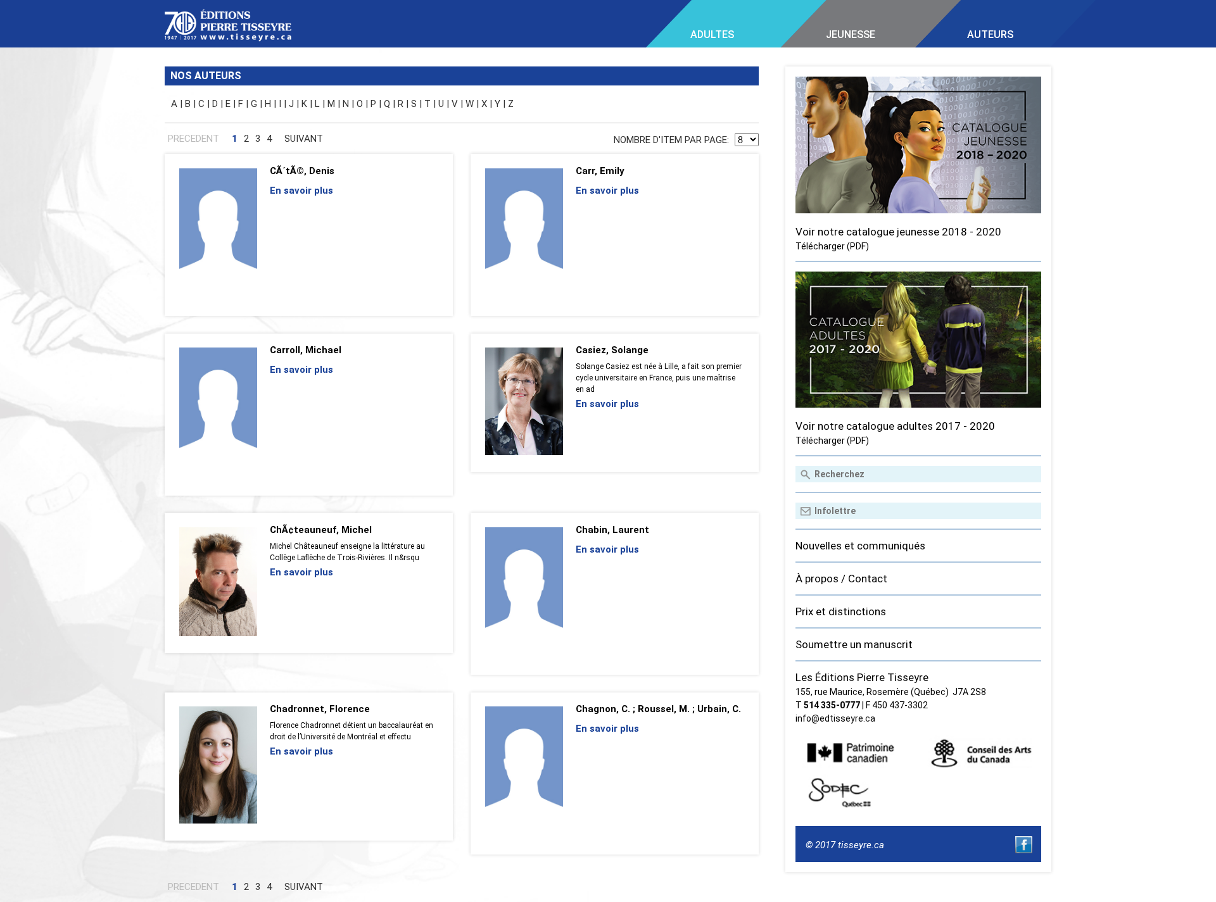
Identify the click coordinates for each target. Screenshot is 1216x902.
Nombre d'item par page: (673, 140)
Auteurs (990, 34)
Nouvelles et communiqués (860, 545)
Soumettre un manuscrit (854, 644)
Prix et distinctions (840, 611)
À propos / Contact (841, 578)
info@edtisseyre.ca (835, 718)
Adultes (712, 34)
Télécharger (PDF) (832, 246)
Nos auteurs (205, 76)
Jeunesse (850, 34)
